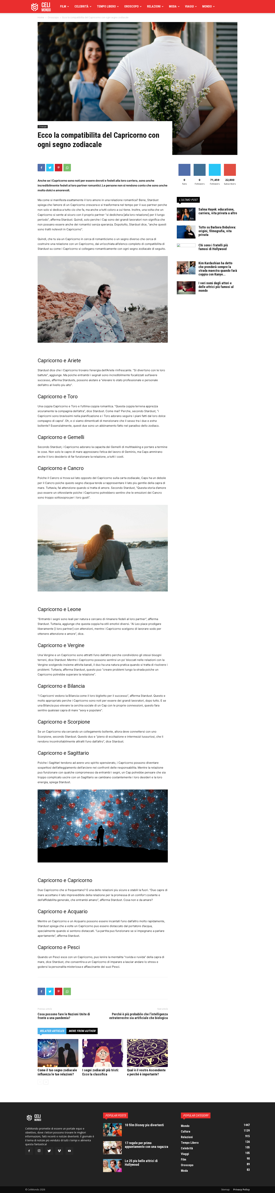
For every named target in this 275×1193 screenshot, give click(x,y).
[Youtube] (69, 1151)
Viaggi (189, 6)
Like (184, 165)
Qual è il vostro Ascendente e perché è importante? (146, 1072)
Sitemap (225, 1189)
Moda (173, 6)
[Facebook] (41, 167)
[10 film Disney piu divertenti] (112, 1129)
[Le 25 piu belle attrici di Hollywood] (112, 1165)
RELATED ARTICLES (52, 1031)
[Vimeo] (59, 1151)
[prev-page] (40, 1082)
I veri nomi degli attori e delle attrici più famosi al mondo (216, 286)
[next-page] (46, 1082)
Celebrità (81, 6)
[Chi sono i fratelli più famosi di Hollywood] (186, 249)
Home (41, 17)
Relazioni (154, 6)
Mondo (207, 6)
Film (63, 6)
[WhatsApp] (67, 167)
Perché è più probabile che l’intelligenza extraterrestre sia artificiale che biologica (138, 1016)
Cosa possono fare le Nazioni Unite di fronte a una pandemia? (64, 1016)
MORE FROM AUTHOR (82, 1031)
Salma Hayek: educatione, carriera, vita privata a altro (217, 211)
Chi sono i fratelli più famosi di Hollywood (213, 247)
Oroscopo (131, 6)
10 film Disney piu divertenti (144, 1125)
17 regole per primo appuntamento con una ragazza (146, 1145)
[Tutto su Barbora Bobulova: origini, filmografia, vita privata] (186, 232)
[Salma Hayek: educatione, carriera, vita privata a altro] (186, 214)
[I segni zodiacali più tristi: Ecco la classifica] (102, 1053)
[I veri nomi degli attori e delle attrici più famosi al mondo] (186, 287)
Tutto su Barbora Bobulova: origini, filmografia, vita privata (217, 231)
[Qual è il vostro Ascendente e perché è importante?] (147, 1053)
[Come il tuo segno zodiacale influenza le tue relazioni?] (58, 1053)
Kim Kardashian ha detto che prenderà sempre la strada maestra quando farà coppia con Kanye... (217, 268)
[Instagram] (39, 1151)
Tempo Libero (106, 6)
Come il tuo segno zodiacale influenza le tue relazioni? (57, 1072)
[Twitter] (50, 167)
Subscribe (230, 165)
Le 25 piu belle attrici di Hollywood (141, 1162)
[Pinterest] (58, 167)
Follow (199, 165)
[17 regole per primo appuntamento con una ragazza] (112, 1147)
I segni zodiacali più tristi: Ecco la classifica (100, 1072)
